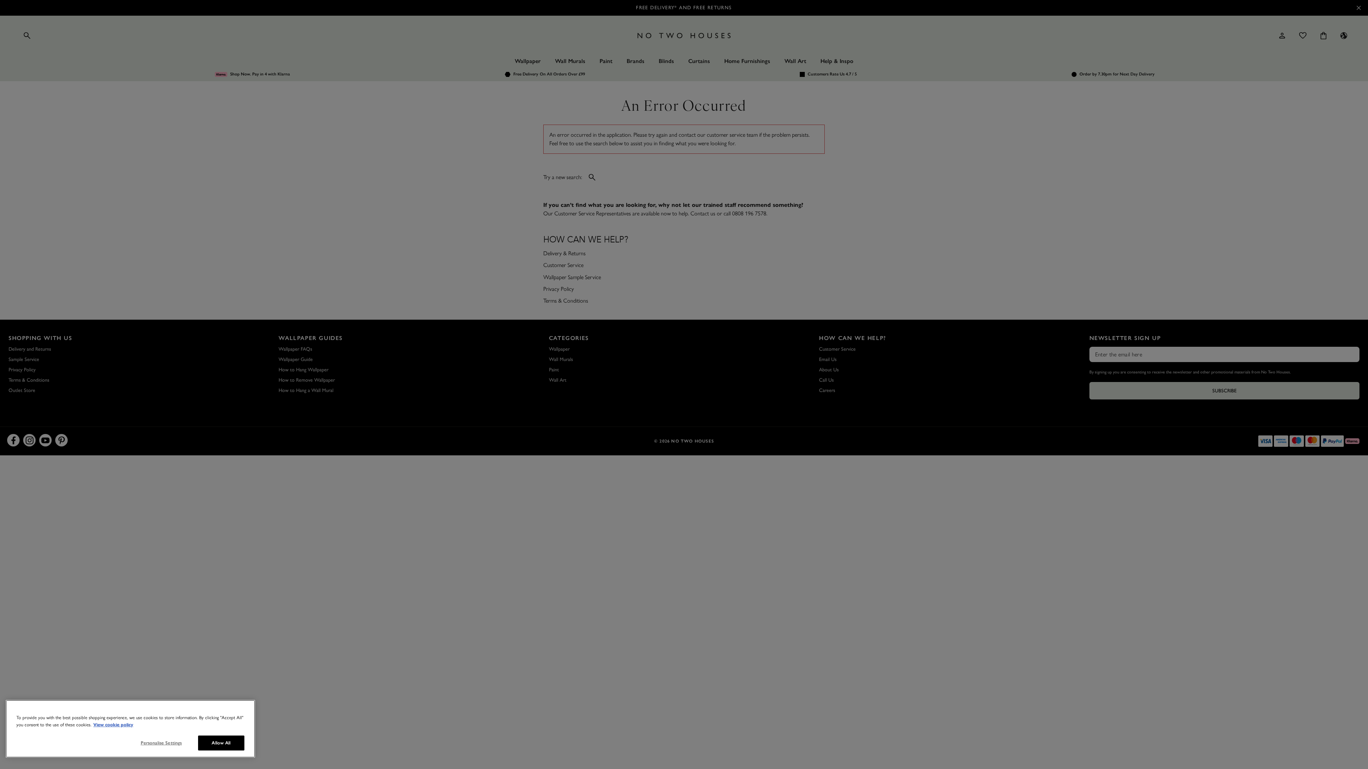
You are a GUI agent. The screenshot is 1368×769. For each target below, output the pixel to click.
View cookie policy (113, 725)
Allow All (221, 743)
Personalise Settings (161, 743)
